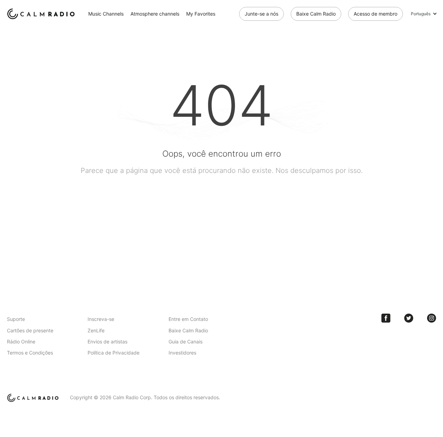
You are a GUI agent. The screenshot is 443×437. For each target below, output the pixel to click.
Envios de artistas (107, 341)
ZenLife (96, 330)
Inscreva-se (101, 319)
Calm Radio (42, 14)
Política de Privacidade (113, 353)
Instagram (431, 318)
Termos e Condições (30, 353)
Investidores (182, 353)
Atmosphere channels (154, 14)
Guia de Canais (185, 341)
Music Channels (106, 14)
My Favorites (200, 14)
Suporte (16, 319)
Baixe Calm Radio (316, 14)
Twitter (408, 318)
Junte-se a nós (261, 14)
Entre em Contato (188, 319)
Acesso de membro (375, 14)
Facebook (385, 318)
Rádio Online (21, 341)
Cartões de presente (30, 330)
